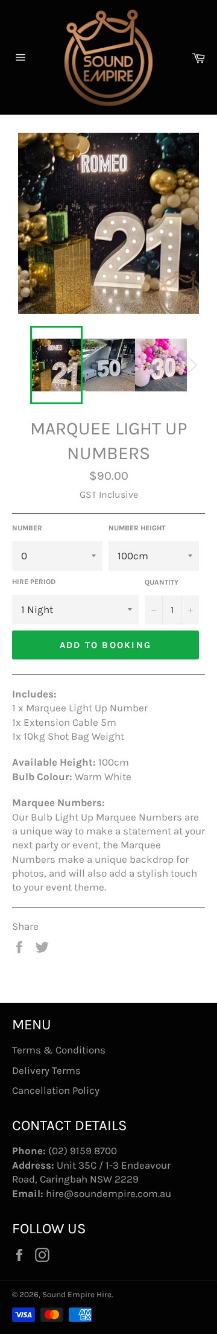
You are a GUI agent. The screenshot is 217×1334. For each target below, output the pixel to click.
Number (27, 528)
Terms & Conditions (58, 1050)
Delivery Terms (46, 1070)
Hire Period (33, 581)
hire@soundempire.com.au (108, 1193)
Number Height (136, 528)
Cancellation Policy (55, 1090)
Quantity (161, 582)
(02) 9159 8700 (82, 1151)
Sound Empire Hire (77, 1294)
